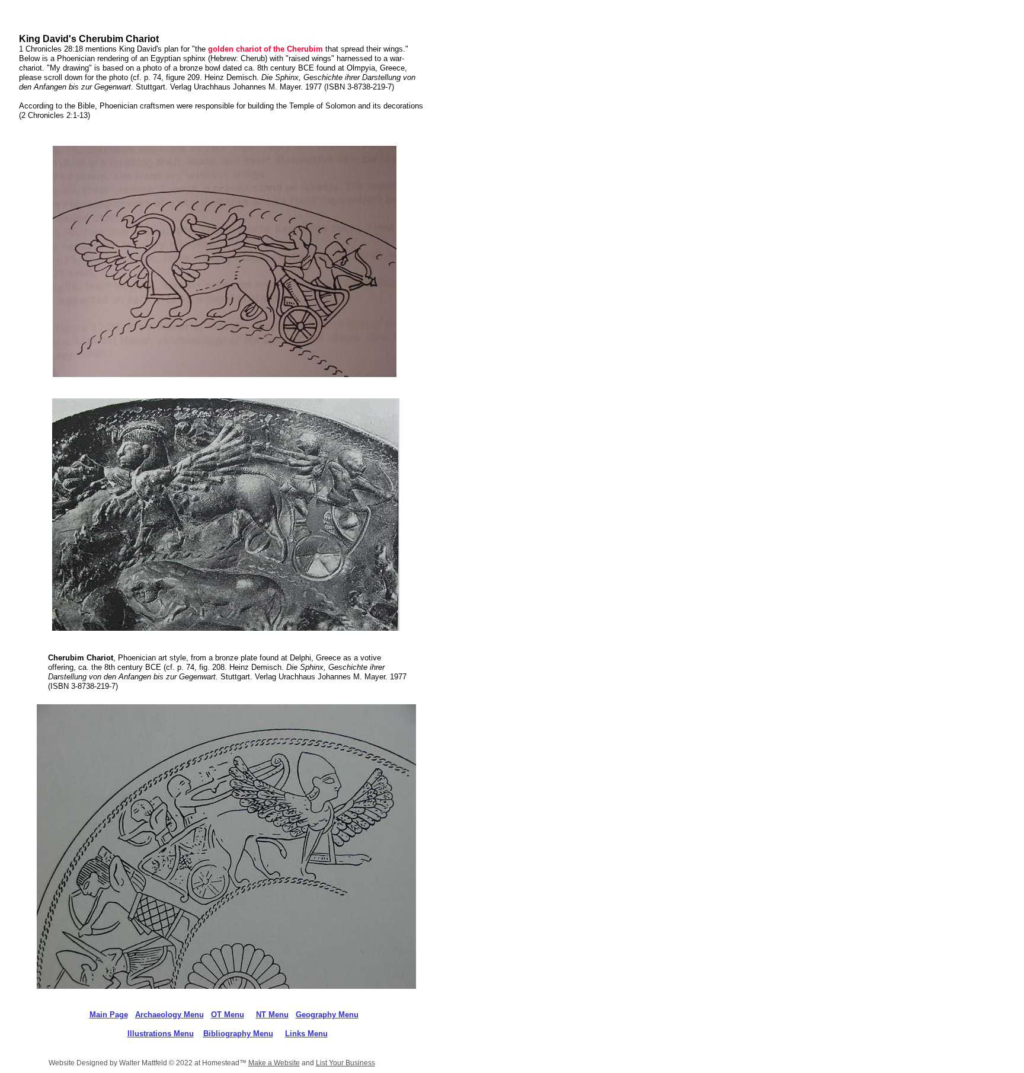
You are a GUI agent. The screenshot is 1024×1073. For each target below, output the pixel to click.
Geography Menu (327, 1014)
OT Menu (227, 1014)
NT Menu (272, 1014)
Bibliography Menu (238, 1033)
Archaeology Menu (169, 1014)
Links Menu (306, 1033)
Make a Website (274, 1063)
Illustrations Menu (160, 1033)
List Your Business (345, 1063)
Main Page (108, 1014)
